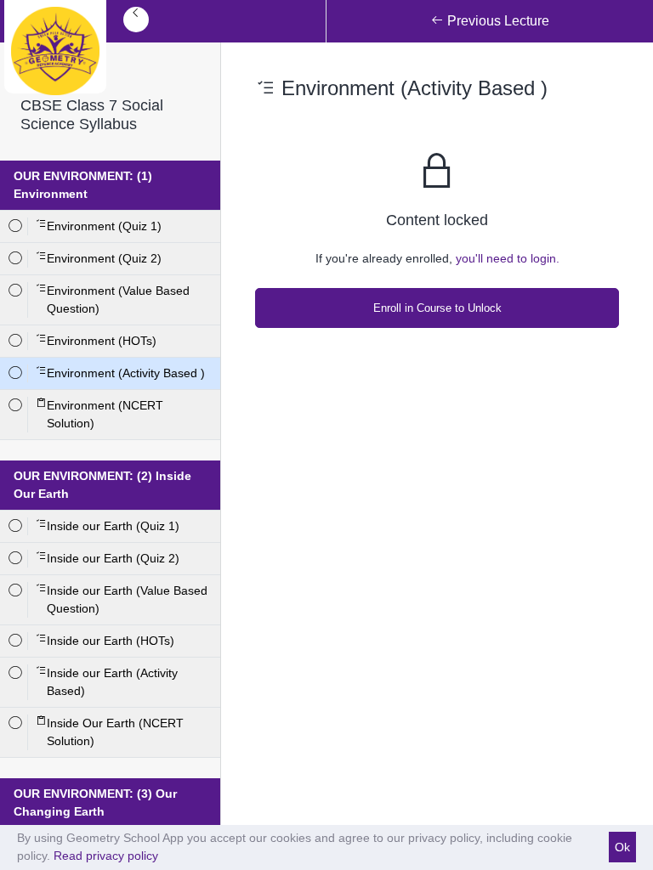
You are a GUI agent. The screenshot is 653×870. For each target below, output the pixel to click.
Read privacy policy (106, 855)
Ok (622, 847)
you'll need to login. (507, 258)
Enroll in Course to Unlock (437, 308)
